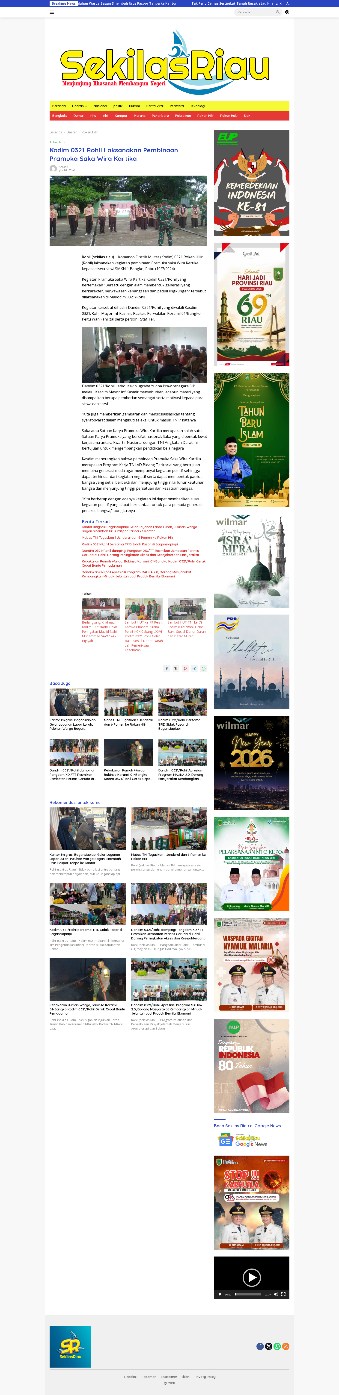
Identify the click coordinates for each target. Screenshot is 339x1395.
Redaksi (130, 1377)
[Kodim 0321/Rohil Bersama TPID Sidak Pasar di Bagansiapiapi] (182, 702)
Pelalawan (183, 116)
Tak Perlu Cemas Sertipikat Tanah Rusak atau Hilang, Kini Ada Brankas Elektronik (176, 3)
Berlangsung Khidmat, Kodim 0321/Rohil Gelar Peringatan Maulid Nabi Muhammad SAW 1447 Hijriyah (99, 631)
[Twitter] (268, 1347)
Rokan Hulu (229, 116)
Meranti (140, 116)
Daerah (78, 106)
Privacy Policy (205, 1377)
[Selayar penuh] (283, 1294)
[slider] (248, 1294)
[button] (277, 12)
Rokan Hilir (205, 116)
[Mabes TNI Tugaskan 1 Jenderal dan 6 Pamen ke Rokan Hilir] (128, 702)
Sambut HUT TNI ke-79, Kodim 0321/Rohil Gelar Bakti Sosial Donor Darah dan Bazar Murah (187, 629)
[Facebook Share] (166, 668)
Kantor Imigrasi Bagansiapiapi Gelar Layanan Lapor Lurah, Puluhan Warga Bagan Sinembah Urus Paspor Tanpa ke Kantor (139, 529)
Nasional (100, 106)
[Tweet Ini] (175, 668)
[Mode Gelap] (287, 12)
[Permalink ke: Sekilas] (53, 168)
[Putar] (220, 1294)
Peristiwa (177, 106)
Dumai (78, 116)
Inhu (93, 116)
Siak (247, 116)
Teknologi (197, 106)
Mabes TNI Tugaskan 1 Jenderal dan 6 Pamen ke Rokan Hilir (128, 538)
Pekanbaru (160, 116)
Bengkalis (59, 116)
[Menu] (53, 12)
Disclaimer (169, 1377)
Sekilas (63, 167)
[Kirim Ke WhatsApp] (203, 668)
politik (118, 106)
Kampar (121, 116)
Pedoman (149, 1377)
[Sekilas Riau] (165, 61)
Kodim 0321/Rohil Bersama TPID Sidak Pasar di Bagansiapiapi (130, 544)
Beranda (59, 106)
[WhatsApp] (277, 1347)
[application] (251, 1278)
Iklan (186, 1377)
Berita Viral (155, 106)
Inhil (105, 116)
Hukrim (134, 106)
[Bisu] (276, 1294)
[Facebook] (260, 1347)
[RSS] (285, 1347)
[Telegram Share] (194, 668)
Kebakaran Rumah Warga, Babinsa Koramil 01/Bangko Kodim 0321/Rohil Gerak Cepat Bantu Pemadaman (144, 563)
